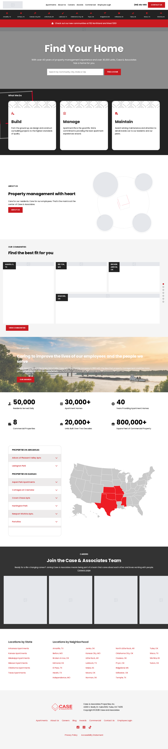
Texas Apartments (17, 672)
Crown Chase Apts (21, 498)
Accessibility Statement (92, 735)
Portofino (16, 521)
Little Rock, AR (92, 658)
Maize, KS (90, 667)
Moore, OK (90, 672)
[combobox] (75, 72)
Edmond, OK (58, 663)
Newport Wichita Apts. (22, 513)
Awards (80, 5)
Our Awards (25, 379)
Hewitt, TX (57, 672)
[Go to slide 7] (163, 301)
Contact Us (156, 5)
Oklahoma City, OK (124, 653)
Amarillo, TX (58, 648)
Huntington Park (19, 505)
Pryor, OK (120, 663)
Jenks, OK (90, 648)
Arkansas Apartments (18, 648)
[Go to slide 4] (163, 293)
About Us (62, 5)
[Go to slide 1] (163, 284)
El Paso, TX (57, 667)
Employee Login (104, 5)
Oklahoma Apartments (19, 667)
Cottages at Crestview (23, 490)
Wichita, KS (155, 658)
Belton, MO (58, 653)
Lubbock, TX (91, 663)
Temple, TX (121, 677)
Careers (71, 5)
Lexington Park (19, 465)
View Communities (17, 328)
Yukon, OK (154, 663)
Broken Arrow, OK (61, 658)
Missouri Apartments (18, 663)
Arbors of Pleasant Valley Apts (26, 457)
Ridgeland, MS (122, 667)
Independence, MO (61, 677)
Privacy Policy (71, 735)
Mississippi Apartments (19, 658)
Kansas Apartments (17, 653)
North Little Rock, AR (125, 648)
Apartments (51, 5)
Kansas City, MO (93, 653)
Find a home (112, 72)
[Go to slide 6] (163, 299)
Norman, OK (91, 677)
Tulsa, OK (154, 648)
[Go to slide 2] (163, 287)
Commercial (90, 5)
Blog (74, 720)
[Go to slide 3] (163, 290)
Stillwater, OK (122, 672)
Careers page (83, 570)
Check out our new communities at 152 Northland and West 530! (86, 23)
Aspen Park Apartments (23, 482)
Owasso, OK (121, 658)
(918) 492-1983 (140, 5)
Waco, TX (154, 653)
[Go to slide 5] (163, 296)
